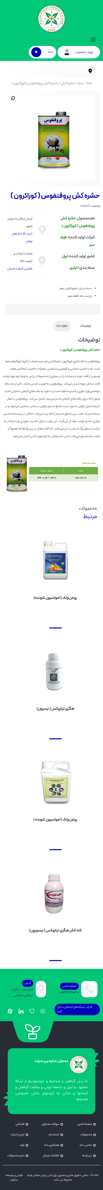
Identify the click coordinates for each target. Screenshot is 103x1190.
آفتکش (20, 1124)
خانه (89, 83)
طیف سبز (73, 296)
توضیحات (85, 326)
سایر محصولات (15, 1155)
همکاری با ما (51, 1145)
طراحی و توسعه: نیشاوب (14, 1177)
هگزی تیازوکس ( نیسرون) (55, 709)
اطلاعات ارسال (51, 1155)
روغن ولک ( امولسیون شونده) (55, 598)
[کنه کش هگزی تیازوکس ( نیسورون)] (55, 893)
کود (22, 1145)
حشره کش (68, 83)
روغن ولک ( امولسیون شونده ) (55, 820)
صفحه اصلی (84, 1124)
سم (81, 83)
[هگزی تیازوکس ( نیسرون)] (55, 672)
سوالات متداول (50, 1124)
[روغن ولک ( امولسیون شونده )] (55, 782)
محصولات (86, 1134)
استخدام (54, 1134)
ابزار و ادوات (17, 1134)
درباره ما (87, 1155)
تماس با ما (86, 1145)
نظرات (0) (62, 326)
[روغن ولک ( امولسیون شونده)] (55, 561)
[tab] (85, 326)
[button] (93, 40)
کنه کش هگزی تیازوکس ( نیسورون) (55, 931)
